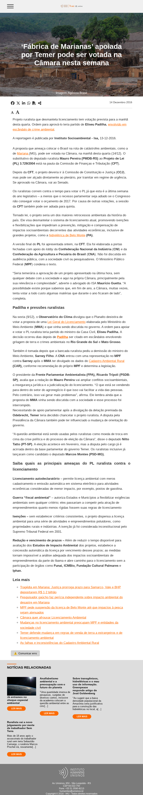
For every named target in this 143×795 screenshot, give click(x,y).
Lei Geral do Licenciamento (66, 322)
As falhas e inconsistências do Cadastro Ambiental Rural (59, 643)
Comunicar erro (25, 653)
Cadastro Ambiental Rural (106, 361)
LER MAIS (16, 708)
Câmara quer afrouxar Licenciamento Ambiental (53, 617)
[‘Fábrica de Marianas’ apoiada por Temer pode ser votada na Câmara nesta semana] (39, 103)
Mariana (23, 153)
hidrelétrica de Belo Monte (67, 235)
